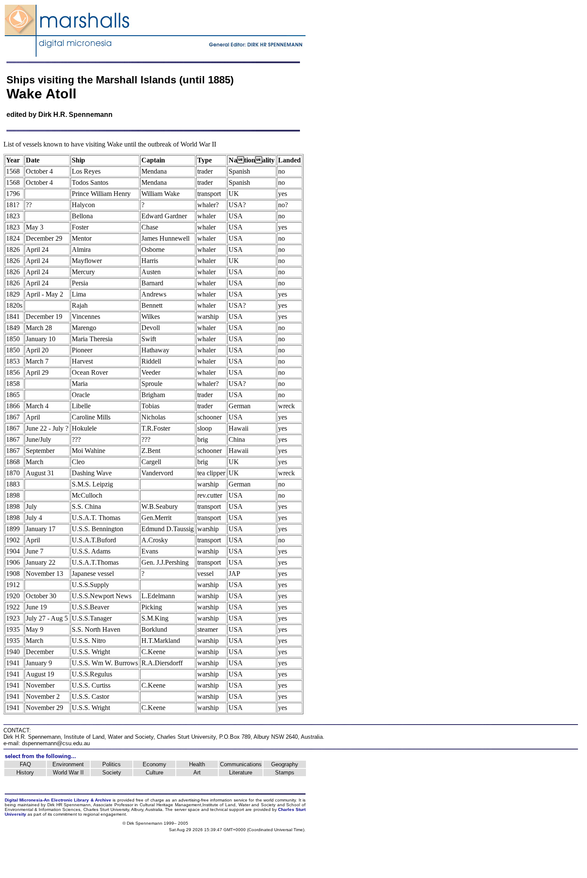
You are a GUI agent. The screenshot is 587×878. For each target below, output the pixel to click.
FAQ (25, 764)
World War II (68, 772)
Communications (241, 764)
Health (197, 764)
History (25, 772)
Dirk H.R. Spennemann (75, 114)
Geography (284, 764)
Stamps (284, 772)
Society (111, 772)
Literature (240, 772)
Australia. (154, 809)
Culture (154, 772)
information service (228, 800)
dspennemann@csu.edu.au (56, 743)
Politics (111, 764)
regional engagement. (105, 814)
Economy (154, 764)
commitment (65, 814)
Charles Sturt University (186, 737)
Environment (68, 764)
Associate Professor (113, 804)
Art (197, 772)
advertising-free (194, 800)
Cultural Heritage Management (170, 804)
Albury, (137, 809)
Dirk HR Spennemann (69, 804)
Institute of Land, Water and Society (108, 737)
